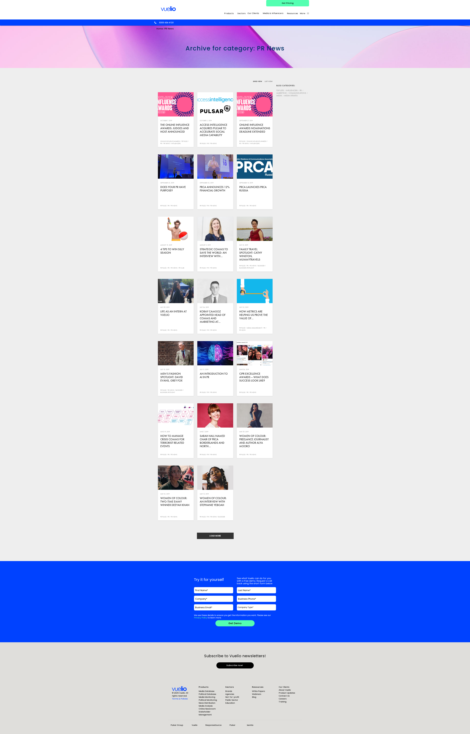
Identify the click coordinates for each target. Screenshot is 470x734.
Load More (215, 535)
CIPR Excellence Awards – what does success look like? (254, 377)
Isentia (250, 725)
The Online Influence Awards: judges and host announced (174, 128)
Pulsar (232, 725)
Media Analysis (206, 705)
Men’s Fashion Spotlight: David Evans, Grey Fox (171, 377)
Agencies (229, 694)
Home (159, 29)
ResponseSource (213, 725)
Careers (283, 698)
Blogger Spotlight (246, 268)
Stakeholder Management (205, 713)
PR (161, 143)
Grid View (257, 81)
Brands (228, 691)
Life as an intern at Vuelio (173, 313)
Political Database (207, 694)
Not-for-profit (232, 697)
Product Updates (287, 693)
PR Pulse (184, 141)
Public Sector (231, 700)
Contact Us (284, 695)
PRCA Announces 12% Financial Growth (215, 188)
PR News (167, 143)
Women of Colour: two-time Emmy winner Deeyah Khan (174, 501)
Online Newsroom (207, 708)
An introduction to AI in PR (214, 375)
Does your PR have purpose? (173, 188)
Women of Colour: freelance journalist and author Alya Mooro (254, 441)
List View (269, 81)
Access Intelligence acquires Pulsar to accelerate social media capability (213, 130)
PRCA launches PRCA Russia (253, 188)
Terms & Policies (180, 698)
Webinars (256, 694)
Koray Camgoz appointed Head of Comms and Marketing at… (212, 317)
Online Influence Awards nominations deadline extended (254, 128)
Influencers (176, 143)
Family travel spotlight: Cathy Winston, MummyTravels (250, 254)
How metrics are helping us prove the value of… (253, 315)
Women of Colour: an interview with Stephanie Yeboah (213, 501)
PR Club (181, 268)
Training (282, 701)
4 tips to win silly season (172, 251)
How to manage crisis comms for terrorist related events (172, 441)
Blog (254, 697)
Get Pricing (288, 3)
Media (279, 95)
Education (230, 703)
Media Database (206, 691)
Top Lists (280, 90)
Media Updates (291, 95)
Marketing (281, 93)
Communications (297, 93)
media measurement (254, 328)
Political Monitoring (208, 700)
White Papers (258, 691)
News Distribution (207, 703)
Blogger (261, 266)
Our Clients (284, 687)
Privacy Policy (200, 617)
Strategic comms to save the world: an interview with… (214, 252)
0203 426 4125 (166, 22)
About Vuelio (285, 690)
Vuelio (194, 725)
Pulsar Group (177, 725)
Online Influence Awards (170, 141)
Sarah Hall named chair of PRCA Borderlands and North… (212, 441)
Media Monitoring (207, 697)
